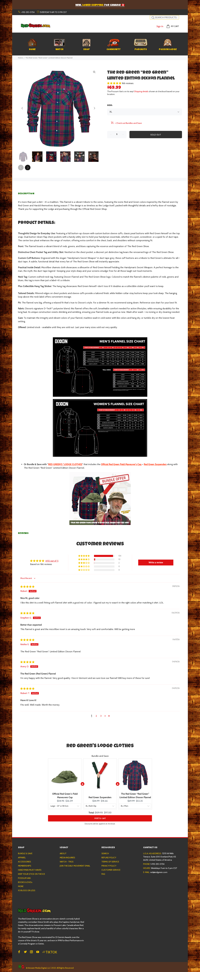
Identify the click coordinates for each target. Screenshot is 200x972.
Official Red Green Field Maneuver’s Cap (121, 464)
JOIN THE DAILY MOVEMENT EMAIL (75, 865)
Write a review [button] (156, 562)
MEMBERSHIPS (24, 865)
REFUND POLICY (108, 857)
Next (94, 108)
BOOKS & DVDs (25, 882)
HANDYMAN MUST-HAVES (29, 870)
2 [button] (96, 716)
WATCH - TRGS (66, 861)
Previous (22, 108)
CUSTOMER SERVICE (110, 870)
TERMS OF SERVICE (110, 861)
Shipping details (141, 91)
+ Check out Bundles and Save (128, 123)
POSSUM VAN (24, 878)
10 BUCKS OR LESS (26, 890)
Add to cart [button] (100, 818)
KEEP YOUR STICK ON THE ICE (31, 874)
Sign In (160, 26)
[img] (27, 586)
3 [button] (100, 716)
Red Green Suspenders (155, 464)
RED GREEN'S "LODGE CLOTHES (65, 464)
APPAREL (22, 857)
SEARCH (105, 853)
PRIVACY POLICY (108, 865)
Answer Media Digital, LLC (39, 968)
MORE (20, 886)
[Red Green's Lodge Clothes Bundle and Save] (100, 498)
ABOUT (63, 853)
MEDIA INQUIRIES (67, 857)
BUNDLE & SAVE (25, 853)
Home (20, 58)
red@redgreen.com (158, 872)
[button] (114, 83)
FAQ (103, 874)
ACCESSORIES (24, 861)
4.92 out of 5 (51, 560)
